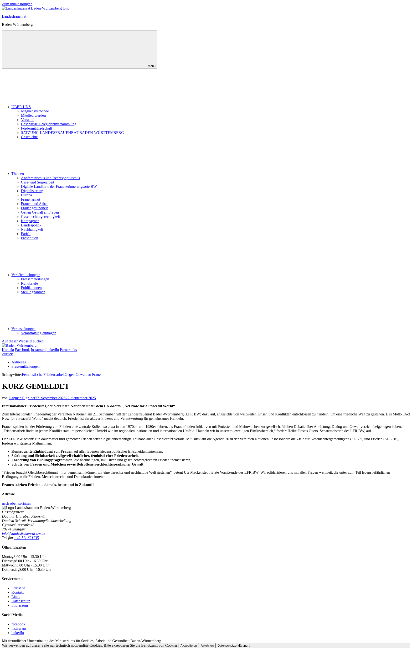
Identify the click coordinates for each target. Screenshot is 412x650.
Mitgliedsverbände (35, 111)
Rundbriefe (29, 283)
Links (15, 597)
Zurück (7, 354)
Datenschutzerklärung (232, 645)
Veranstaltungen (23, 329)
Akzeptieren (188, 645)
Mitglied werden (33, 115)
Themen (17, 174)
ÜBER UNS (21, 107)
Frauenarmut (30, 199)
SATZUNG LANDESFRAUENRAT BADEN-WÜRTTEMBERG (72, 133)
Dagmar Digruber (22, 398)
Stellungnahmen (33, 292)
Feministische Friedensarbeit (43, 374)
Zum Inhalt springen (17, 4)
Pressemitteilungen (35, 279)
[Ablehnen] (251, 646)
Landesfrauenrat (14, 16)
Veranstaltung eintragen (38, 333)
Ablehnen (207, 645)
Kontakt (17, 592)
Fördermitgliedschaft (36, 128)
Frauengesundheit (34, 208)
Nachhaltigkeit (32, 229)
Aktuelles (18, 362)
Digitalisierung (32, 191)
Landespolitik (31, 225)
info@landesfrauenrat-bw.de (23, 533)
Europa (26, 195)
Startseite (18, 588)
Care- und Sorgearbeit (37, 182)
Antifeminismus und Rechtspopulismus (50, 178)
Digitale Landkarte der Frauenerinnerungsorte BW (59, 186)
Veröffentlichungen (25, 275)
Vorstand (27, 120)
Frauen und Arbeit (34, 204)
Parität (26, 234)
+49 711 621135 (26, 538)
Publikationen (31, 288)
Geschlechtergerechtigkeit (40, 217)
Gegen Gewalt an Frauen (40, 212)
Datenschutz (20, 601)
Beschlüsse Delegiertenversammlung (48, 124)
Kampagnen (30, 221)
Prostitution (29, 238)
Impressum (19, 605)
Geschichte (29, 137)
